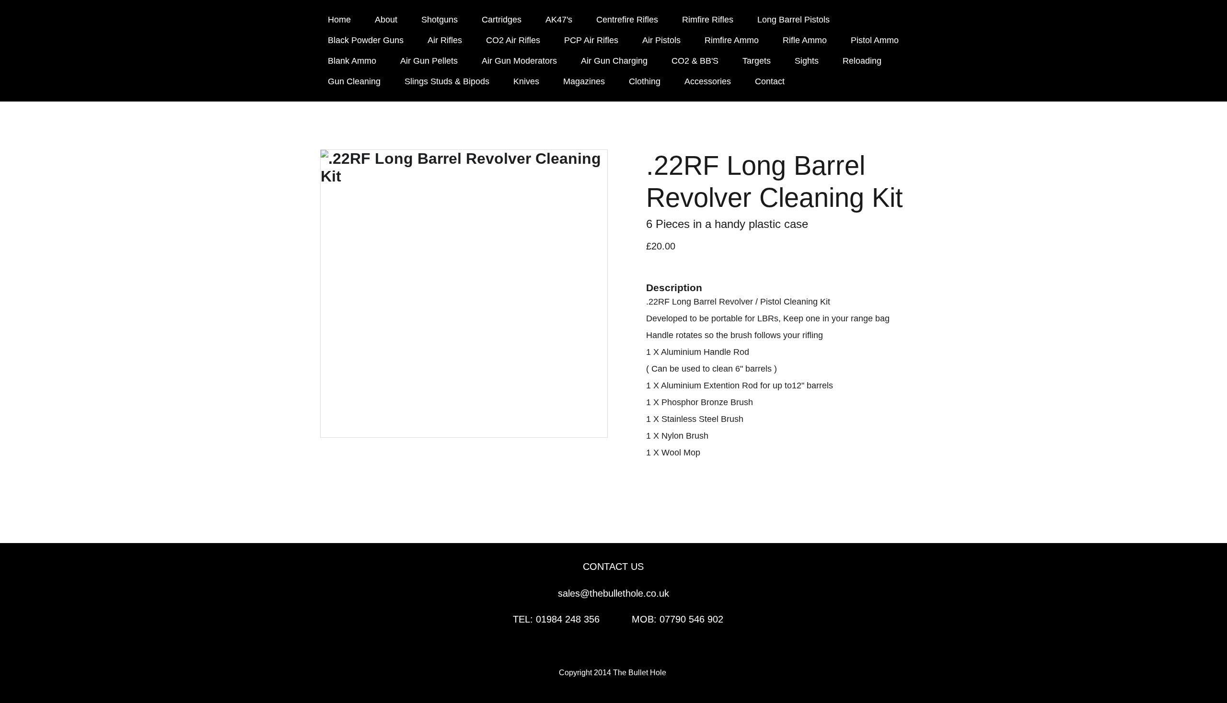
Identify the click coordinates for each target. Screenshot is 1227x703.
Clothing (644, 81)
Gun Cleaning (354, 81)
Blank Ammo (352, 61)
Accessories (707, 81)
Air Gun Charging (614, 61)
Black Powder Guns (366, 40)
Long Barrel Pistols (793, 19)
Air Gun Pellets (429, 61)
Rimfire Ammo (732, 40)
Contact (770, 81)
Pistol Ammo (875, 40)
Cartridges (501, 19)
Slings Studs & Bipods (447, 81)
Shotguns (439, 19)
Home (339, 19)
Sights (807, 61)
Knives (526, 81)
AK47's (558, 19)
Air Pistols (661, 40)
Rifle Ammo (805, 40)
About (386, 19)
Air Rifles (445, 40)
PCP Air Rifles (591, 40)
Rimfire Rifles (707, 19)
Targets (756, 61)
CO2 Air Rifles (513, 40)
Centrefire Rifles (627, 19)
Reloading (862, 61)
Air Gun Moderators (519, 61)
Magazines (584, 81)
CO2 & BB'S (694, 61)
